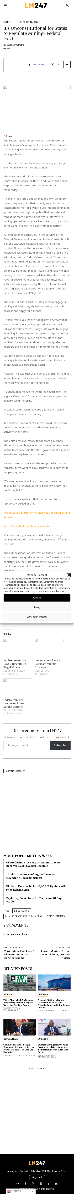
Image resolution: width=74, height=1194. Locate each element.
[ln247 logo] (35, 5)
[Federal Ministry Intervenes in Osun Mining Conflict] (17, 686)
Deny (37, 607)
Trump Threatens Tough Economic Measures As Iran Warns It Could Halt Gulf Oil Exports (18, 1048)
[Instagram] (41, 1184)
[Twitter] (33, 1184)
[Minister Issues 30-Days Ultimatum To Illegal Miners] (17, 647)
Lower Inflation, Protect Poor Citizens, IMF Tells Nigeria (56, 955)
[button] (69, 575)
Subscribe (60, 745)
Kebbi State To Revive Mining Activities (27, 526)
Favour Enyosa (11, 1008)
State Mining (56, 916)
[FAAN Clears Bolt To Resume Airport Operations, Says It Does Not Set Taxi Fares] (19, 982)
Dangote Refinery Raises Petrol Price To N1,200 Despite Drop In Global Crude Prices (54, 1003)
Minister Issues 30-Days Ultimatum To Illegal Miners (14, 664)
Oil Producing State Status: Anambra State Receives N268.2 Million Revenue (33, 864)
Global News (10, 1039)
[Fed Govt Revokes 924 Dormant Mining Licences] (49, 647)
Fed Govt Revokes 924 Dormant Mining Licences (48, 664)
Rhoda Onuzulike (15, 45)
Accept (37, 597)
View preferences (37, 616)
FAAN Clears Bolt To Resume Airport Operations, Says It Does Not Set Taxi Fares (18, 1002)
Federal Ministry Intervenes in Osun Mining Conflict (14, 703)
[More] (67, 64)
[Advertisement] (37, 810)
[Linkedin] (56, 1184)
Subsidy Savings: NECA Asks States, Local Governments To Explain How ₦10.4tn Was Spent (53, 1048)
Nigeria (7, 994)
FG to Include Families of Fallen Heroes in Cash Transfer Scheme (18, 955)
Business (8, 22)
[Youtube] (18, 1184)
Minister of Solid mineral (24, 916)
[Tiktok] (49, 1184)
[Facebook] (25, 1184)
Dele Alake (21, 910)
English (16, 1191)
